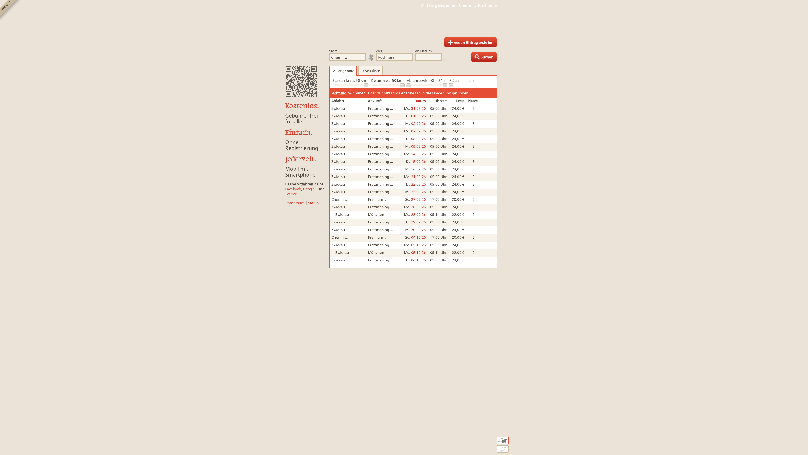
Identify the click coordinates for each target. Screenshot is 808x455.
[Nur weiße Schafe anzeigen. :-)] (503, 449)
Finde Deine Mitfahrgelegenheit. (404, 21)
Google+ (310, 188)
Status (313, 202)
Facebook (293, 188)
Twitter (291, 193)
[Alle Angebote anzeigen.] (503, 440)
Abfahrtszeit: (417, 80)
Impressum (294, 202)
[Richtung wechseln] (371, 57)
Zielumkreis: (381, 80)
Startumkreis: (343, 80)
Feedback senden (10, 10)
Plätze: (455, 80)
